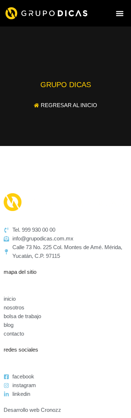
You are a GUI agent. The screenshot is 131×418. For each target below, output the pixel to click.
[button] (120, 13)
